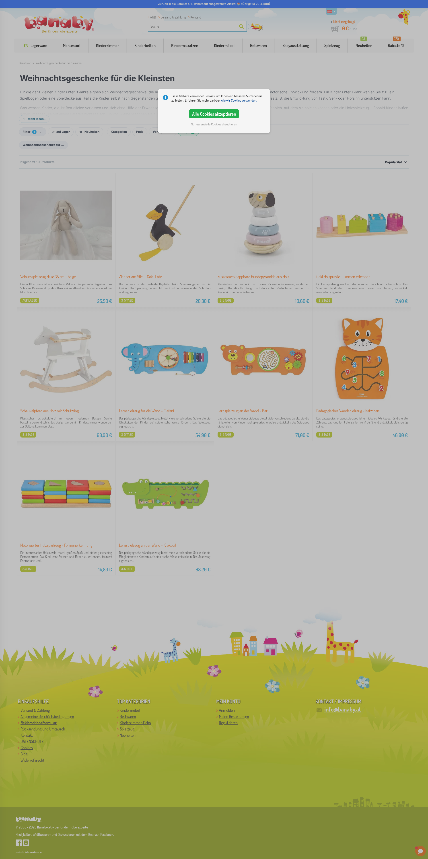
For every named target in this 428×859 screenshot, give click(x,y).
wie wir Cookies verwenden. (239, 100)
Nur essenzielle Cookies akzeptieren (214, 124)
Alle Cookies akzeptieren (214, 114)
